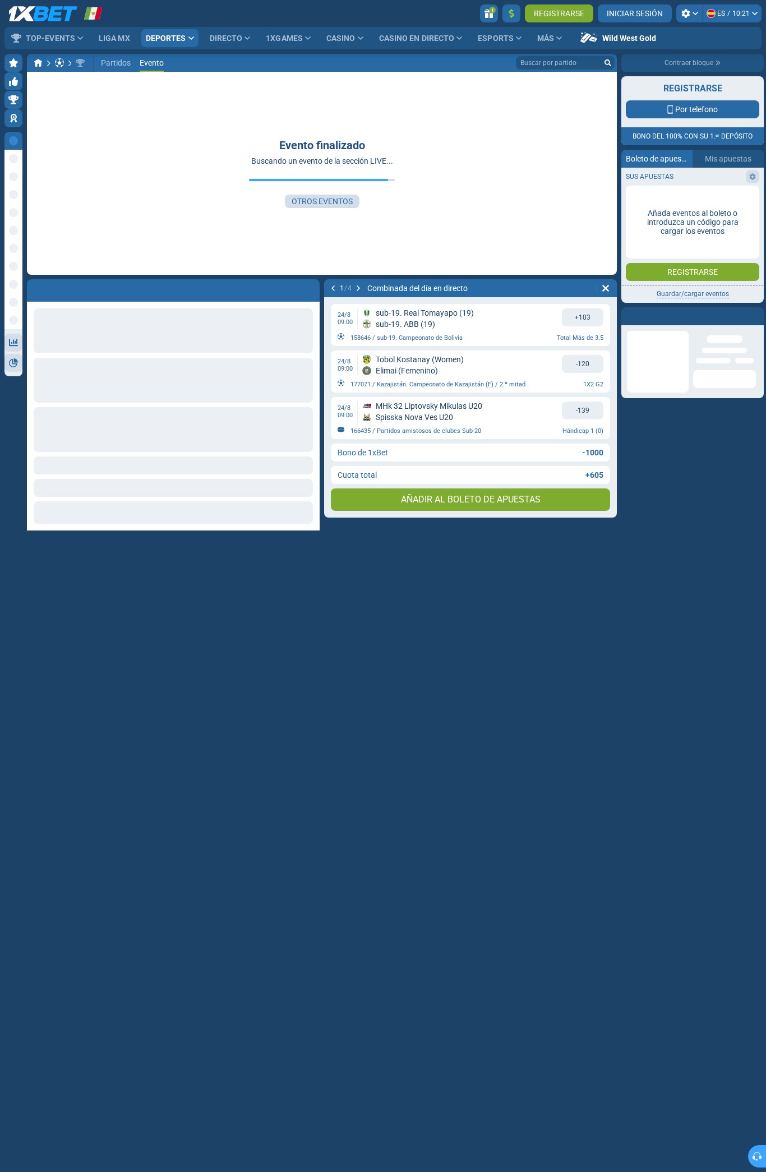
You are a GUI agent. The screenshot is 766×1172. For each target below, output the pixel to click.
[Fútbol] (59, 63)
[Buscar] (608, 63)
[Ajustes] (689, 13)
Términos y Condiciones (688, 200)
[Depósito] (511, 13)
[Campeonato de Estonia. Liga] (80, 63)
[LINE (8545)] (38, 63)
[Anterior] (35, 288)
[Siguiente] (65, 288)
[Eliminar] (308, 288)
